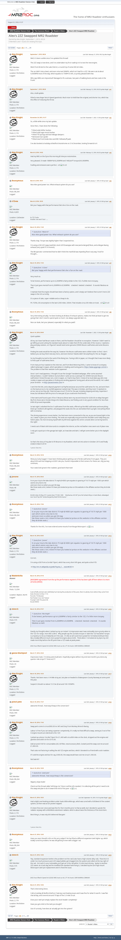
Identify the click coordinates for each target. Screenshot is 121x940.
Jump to (81, 924)
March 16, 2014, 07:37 (37, 609)
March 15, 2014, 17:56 (37, 504)
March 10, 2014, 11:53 (37, 263)
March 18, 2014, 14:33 (37, 673)
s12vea (15, 201)
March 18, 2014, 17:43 (37, 722)
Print (110, 48)
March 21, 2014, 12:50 (37, 855)
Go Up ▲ (112, 937)
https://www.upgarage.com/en (95, 367)
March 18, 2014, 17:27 (37, 702)
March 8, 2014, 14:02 (36, 152)
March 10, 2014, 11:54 (37, 312)
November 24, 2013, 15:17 (38, 117)
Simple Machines (22, 937)
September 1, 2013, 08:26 (38, 54)
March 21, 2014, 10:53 (37, 797)
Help (95, 937)
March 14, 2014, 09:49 (37, 332)
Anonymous (17, 180)
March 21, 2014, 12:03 (37, 834)
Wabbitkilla (17, 575)
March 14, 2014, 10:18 (37, 455)
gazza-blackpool (19, 653)
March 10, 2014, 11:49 (37, 227)
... (28, 48)
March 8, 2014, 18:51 (36, 181)
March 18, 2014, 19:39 (37, 768)
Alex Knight (17, 54)
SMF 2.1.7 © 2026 (11, 937)
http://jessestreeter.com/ (53, 382)
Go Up (10, 916)
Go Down (11, 48)
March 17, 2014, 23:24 (37, 653)
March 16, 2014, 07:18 (37, 576)
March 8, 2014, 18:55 (36, 201)
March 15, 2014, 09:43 (37, 477)
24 (30, 48)
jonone (15, 476)
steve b (15, 609)
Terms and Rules (103, 937)
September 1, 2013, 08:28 (38, 89)
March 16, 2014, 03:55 (37, 535)
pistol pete (17, 701)
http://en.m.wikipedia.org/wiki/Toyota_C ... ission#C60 (52, 567)
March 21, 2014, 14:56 (37, 885)
